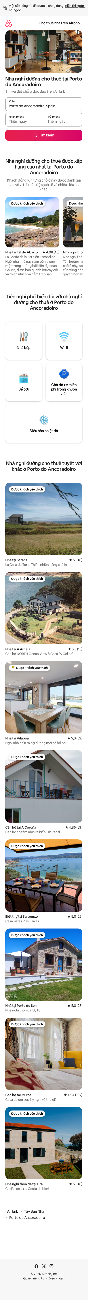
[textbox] (24, 121)
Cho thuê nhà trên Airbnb (59, 23)
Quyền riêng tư (33, 1278)
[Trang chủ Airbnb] (8, 23)
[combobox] (44, 106)
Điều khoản (56, 1278)
